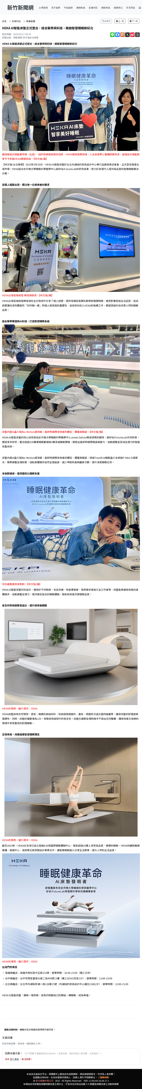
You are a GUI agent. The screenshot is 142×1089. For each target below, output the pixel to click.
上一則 (121, 21)
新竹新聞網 (20, 7)
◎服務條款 (103, 1077)
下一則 (135, 21)
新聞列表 (16, 21)
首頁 (4, 21)
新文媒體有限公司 (44, 1080)
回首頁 (107, 21)
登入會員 (14, 1059)
